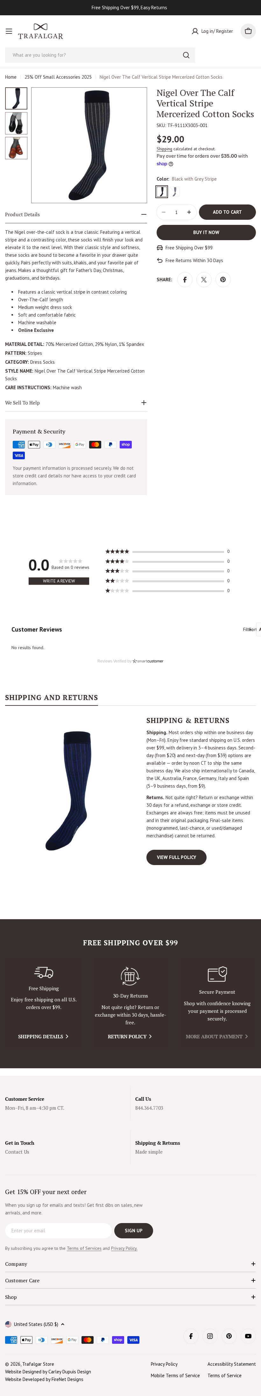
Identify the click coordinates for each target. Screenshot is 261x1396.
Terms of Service (225, 1375)
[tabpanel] (130, 790)
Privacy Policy (164, 1364)
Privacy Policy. (124, 1248)
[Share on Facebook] (185, 279)
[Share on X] (204, 279)
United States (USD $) (36, 1324)
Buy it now (206, 232)
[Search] (186, 55)
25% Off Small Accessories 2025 (58, 77)
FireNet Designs (67, 1379)
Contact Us (17, 1152)
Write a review (59, 581)
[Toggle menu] (9, 31)
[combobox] (100, 55)
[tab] (51, 699)
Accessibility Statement (232, 1364)
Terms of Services (84, 1248)
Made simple (149, 1152)
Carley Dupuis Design (69, 1372)
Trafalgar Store (38, 1364)
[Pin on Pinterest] (223, 279)
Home (11, 77)
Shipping (164, 149)
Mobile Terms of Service (175, 1375)
